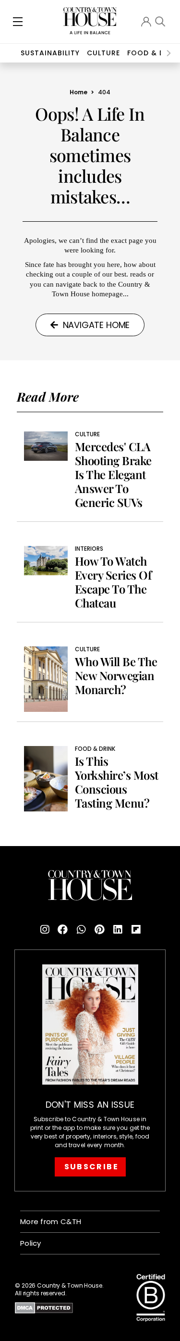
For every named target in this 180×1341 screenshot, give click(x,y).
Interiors (89, 549)
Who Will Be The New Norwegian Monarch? (116, 675)
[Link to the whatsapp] (81, 929)
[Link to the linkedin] (117, 929)
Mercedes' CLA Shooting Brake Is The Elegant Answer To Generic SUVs (113, 474)
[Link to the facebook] (63, 929)
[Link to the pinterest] (99, 929)
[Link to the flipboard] (136, 929)
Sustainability (50, 53)
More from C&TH (50, 1221)
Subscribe (91, 1166)
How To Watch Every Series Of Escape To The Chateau (113, 582)
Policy (30, 1243)
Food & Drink (95, 749)
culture (103, 53)
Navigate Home (96, 325)
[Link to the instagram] (44, 929)
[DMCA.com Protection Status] (70, 1308)
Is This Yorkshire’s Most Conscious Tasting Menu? (116, 782)
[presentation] (168, 53)
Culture (87, 434)
